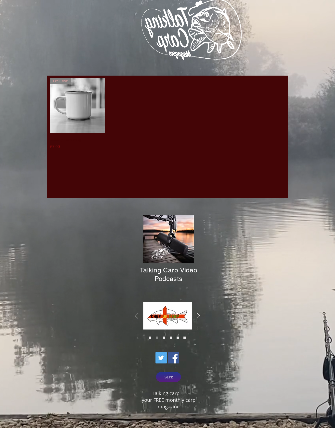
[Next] (198, 316)
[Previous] (136, 316)
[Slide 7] (178, 338)
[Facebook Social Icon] (173, 357)
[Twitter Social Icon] (161, 357)
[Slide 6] (164, 338)
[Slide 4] (157, 338)
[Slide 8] (184, 338)
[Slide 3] (150, 338)
